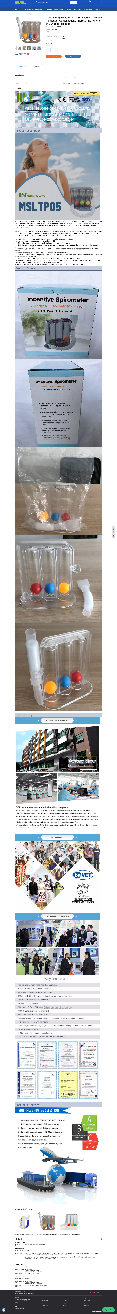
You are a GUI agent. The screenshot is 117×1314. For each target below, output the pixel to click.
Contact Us (65, 1303)
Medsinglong (54, 29)
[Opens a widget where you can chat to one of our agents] (108, 1310)
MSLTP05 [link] (28, 14)
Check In (64, 1305)
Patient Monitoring (45, 1302)
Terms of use (86, 1305)
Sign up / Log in (66, 1300)
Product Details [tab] (22, 66)
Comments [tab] (36, 66)
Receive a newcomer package (68, 1307)
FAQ (84, 1303)
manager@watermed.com (19, 1308)
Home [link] (20, 14)
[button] (48, 50)
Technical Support (87, 1300)
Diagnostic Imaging (45, 1305)
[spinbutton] (52, 50)
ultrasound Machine (45, 1303)
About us (64, 1302)
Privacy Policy (86, 1302)
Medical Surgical (45, 1300)
